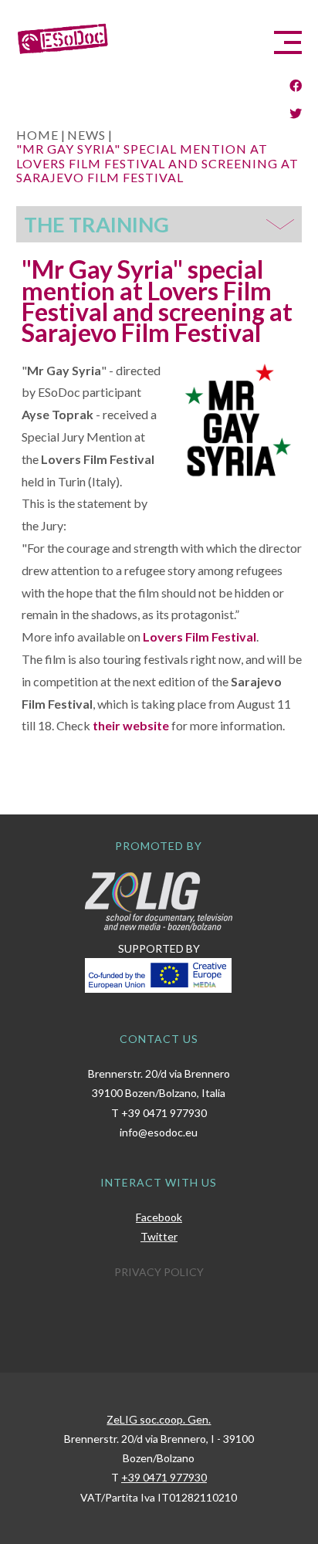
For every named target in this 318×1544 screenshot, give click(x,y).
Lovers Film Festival (199, 636)
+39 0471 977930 (164, 1112)
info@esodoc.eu (159, 1132)
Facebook (159, 1217)
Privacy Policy (159, 1271)
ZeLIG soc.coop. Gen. (159, 1419)
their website (131, 725)
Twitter (159, 1236)
